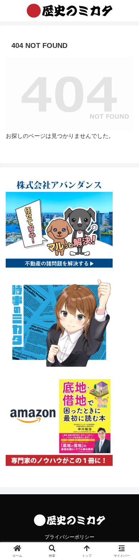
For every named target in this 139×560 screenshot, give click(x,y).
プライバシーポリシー (69, 537)
